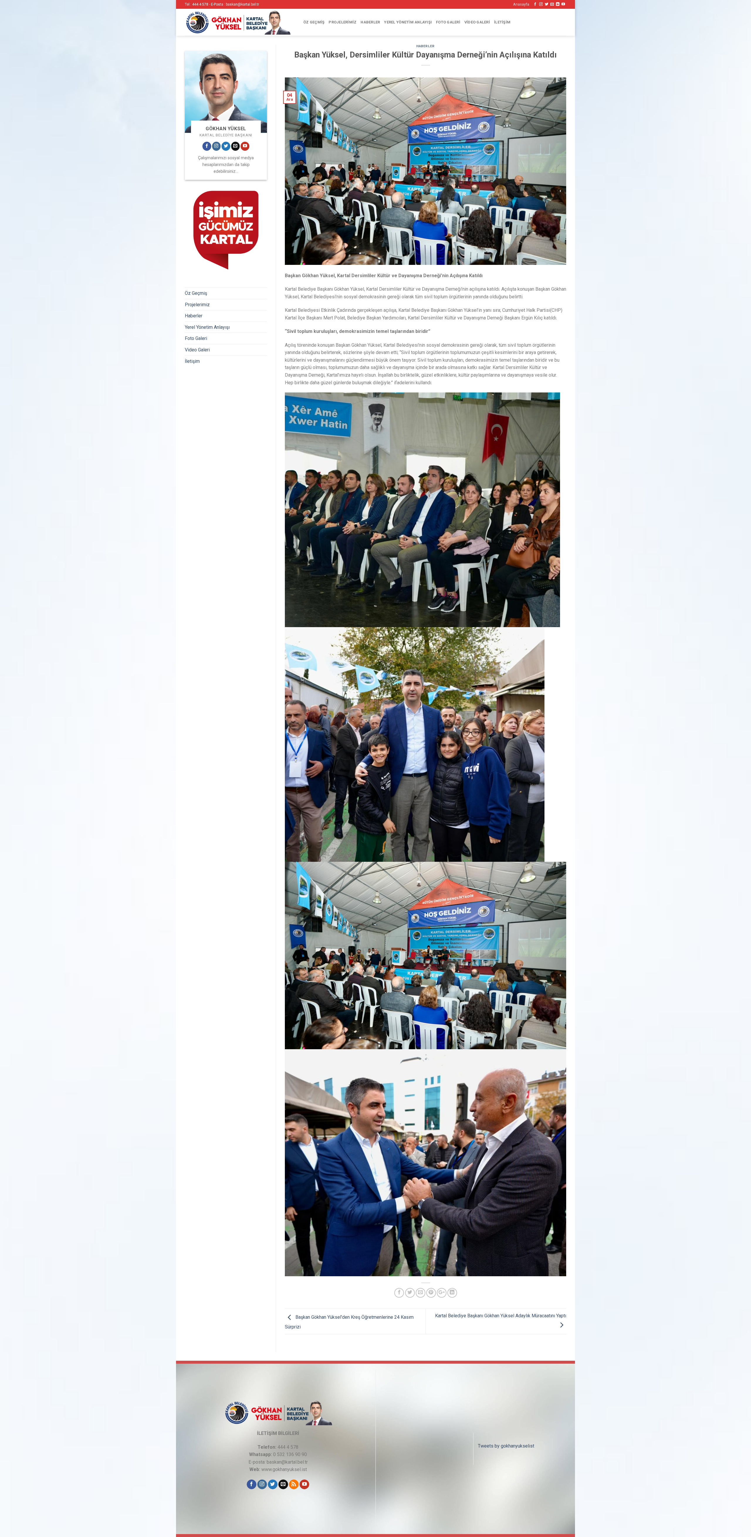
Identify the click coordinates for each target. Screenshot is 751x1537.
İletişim (502, 22)
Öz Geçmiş (313, 22)
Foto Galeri (448, 22)
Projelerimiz (342, 22)
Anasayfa (521, 4)
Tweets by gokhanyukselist (506, 1446)
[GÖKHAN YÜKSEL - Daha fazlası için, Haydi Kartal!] (237, 22)
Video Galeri (477, 22)
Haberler (370, 22)
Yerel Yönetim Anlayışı (408, 22)
